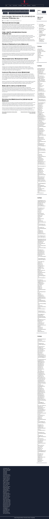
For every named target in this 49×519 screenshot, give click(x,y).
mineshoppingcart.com (42, 356)
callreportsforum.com (41, 457)
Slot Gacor (28, 5)
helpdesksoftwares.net (42, 339)
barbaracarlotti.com (41, 176)
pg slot (8, 474)
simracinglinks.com (41, 93)
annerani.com (40, 107)
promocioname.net (41, 124)
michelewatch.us (41, 78)
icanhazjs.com (40, 169)
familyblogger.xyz (41, 402)
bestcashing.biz (40, 128)
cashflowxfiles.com (41, 261)
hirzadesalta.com (41, 360)
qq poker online (6, 510)
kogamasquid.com (41, 185)
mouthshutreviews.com (42, 359)
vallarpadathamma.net (42, 240)
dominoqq (39, 57)
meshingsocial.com (41, 265)
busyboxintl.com (40, 232)
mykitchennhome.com (42, 161)
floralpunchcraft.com (41, 270)
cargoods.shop (40, 220)
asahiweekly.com (41, 388)
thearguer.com (40, 267)
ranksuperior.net (40, 315)
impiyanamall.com (41, 364)
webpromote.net (41, 137)
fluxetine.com (40, 155)
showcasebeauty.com (42, 96)
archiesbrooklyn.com (41, 130)
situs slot (39, 54)
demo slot (39, 53)
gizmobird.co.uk (40, 71)
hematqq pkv (5, 509)
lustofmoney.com (41, 323)
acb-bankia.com (40, 284)
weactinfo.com (40, 264)
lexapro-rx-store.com (41, 180)
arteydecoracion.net (41, 139)
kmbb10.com (40, 262)
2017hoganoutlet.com (41, 202)
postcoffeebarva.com (41, 235)
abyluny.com (40, 459)
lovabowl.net (40, 340)
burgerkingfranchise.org (42, 239)
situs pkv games (6, 498)
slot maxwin (8, 475)
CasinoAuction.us (41, 159)
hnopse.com (40, 321)
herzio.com (39, 211)
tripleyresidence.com (41, 407)
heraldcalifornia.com (41, 391)
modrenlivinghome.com (42, 450)
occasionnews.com (41, 322)
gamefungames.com (41, 377)
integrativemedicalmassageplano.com (42, 281)
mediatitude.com (41, 89)
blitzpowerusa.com (41, 253)
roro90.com (40, 210)
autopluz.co (40, 84)
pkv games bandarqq (6, 489)
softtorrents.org (40, 408)
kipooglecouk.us (40, 160)
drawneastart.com (41, 394)
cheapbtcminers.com (41, 381)
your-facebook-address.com (40, 447)
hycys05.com (40, 255)
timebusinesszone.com (42, 324)
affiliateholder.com (41, 331)
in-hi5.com (39, 212)
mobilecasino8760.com (42, 156)
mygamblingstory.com (42, 200)
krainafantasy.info (41, 213)
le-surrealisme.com (41, 95)
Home (10, 5)
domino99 (8, 470)
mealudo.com (40, 273)
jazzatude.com (40, 108)
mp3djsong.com (40, 72)
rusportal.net (40, 216)
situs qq (39, 56)
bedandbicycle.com (41, 390)
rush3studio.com (40, 209)
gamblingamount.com (42, 319)
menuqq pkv (5, 468)
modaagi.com (40, 113)
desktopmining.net (41, 177)
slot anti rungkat (5, 482)
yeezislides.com (40, 347)
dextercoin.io (40, 189)
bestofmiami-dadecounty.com (41, 353)
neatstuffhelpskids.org (42, 118)
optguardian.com (41, 365)
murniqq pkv (5, 507)
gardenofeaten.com (41, 254)
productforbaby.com (41, 243)
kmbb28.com (40, 455)
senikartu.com (40, 215)
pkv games (5, 486)
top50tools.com (40, 103)
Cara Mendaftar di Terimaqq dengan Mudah (42, 35)
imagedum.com (40, 426)
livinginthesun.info (41, 218)
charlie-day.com (40, 274)
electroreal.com (40, 351)
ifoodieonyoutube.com (42, 355)
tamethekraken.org (41, 415)
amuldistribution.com (41, 374)
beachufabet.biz (40, 438)
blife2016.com (40, 418)
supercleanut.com (41, 389)
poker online (8, 469)
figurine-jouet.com (41, 445)
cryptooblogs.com (41, 371)
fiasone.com (40, 271)
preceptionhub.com (41, 346)
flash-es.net (40, 285)
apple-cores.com (41, 173)
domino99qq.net (40, 204)
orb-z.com (39, 244)
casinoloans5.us (40, 158)
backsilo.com (40, 287)
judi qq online (40, 49)
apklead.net (40, 461)
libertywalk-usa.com (41, 69)
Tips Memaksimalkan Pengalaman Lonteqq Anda (42, 40)
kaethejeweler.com (41, 432)
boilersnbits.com (40, 249)
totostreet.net (40, 366)
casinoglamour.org (41, 188)
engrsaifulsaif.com (41, 380)
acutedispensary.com (41, 300)
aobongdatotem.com (41, 348)
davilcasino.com (40, 367)
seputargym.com (41, 363)
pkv (38, 58)
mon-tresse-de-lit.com (42, 439)
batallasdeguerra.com (42, 116)
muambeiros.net (40, 131)
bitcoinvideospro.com (41, 224)
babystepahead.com (41, 316)
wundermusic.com (41, 376)
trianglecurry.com (41, 425)
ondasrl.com (40, 417)
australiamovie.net (41, 70)
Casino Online (15, 5)
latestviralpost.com (41, 250)
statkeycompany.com (41, 99)
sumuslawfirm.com (41, 296)
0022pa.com (40, 109)
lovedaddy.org (40, 279)
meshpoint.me (40, 230)
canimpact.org (40, 170)
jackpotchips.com (41, 398)
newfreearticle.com (41, 252)
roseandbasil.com (41, 144)
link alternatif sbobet (6, 506)
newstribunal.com (41, 343)
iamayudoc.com (40, 385)
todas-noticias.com (41, 214)
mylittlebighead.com (41, 386)
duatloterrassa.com (41, 410)
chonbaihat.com (40, 133)
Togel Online (34, 5)
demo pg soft (5, 502)
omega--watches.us (41, 79)
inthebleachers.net (41, 178)
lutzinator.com (40, 416)
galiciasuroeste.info (41, 115)
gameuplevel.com (41, 372)
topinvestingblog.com (41, 102)
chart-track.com (40, 122)
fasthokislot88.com (41, 395)
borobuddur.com (40, 375)
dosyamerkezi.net (41, 94)
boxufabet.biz (40, 442)
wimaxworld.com (40, 125)
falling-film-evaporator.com (40, 294)
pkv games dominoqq (41, 51)
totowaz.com (40, 305)
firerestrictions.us (41, 129)
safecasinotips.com (41, 396)
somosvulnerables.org (41, 409)
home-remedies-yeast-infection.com (41, 350)
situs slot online (7, 513)
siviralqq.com (40, 288)
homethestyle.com (41, 373)
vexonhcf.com (40, 86)
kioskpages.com (40, 424)
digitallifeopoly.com (41, 361)
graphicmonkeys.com (41, 392)
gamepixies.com (40, 393)
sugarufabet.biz (40, 440)
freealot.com (40, 387)
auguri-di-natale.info (41, 77)
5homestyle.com (41, 192)
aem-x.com (40, 370)
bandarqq (39, 52)
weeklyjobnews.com (41, 311)
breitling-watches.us (41, 80)
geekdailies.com (40, 453)
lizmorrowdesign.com (41, 421)
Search (39, 10)
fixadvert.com (40, 83)
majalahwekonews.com (42, 201)
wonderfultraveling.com (42, 123)
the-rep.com (40, 104)
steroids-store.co (41, 138)
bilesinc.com (40, 111)
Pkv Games (20, 5)
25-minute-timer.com (41, 378)
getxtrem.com (40, 263)
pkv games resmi (41, 50)
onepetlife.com (40, 435)
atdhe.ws (39, 147)
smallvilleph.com (40, 114)
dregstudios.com (41, 117)
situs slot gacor (6, 476)
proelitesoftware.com (41, 399)
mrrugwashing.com (41, 283)
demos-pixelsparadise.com (41, 88)
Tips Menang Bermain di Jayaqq (42, 29)
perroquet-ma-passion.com (40, 449)
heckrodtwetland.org (41, 148)
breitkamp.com (40, 406)
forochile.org (40, 121)
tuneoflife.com (40, 328)
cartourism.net (40, 172)
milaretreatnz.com (41, 112)
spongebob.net (40, 231)
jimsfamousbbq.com (41, 68)
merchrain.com (40, 454)
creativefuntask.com (41, 379)
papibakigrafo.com (41, 168)
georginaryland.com (41, 143)
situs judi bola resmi (6, 503)
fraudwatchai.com (41, 369)
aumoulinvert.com (41, 162)
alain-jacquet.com (41, 227)
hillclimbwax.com (40, 320)
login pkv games (40, 55)
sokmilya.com (40, 458)
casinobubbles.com (41, 362)
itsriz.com (39, 219)
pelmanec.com (40, 203)
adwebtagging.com (41, 314)
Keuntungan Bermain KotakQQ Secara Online (42, 25)
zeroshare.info (40, 110)
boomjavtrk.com (40, 460)
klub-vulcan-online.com (42, 405)
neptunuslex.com (41, 75)
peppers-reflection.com (40, 327)
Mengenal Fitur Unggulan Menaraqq (41, 31)
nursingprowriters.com (41, 297)
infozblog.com (40, 132)
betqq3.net (40, 157)
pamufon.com (40, 411)
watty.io (39, 217)
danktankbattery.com (41, 272)
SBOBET (24, 5)
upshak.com (40, 286)
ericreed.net (40, 154)
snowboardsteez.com (41, 258)
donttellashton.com (41, 208)
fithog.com (39, 140)
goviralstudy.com (41, 171)
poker (4, 470)
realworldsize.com (41, 241)
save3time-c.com (41, 85)
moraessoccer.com (41, 119)
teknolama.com (40, 242)
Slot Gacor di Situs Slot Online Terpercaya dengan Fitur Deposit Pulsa (15, 10)
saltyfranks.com (40, 106)
